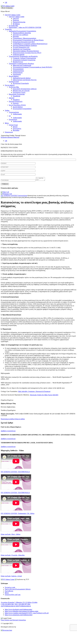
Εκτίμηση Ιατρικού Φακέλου (10, 137)
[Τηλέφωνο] (18, 180)
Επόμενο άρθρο (20, 419)
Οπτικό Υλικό (13, 125)
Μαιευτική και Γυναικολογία (22, 65)
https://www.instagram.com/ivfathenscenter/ (18, 615)
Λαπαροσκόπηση (18, 71)
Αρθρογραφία (17, 114)
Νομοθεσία (16, 96)
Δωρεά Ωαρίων (14, 76)
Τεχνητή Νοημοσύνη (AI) (21, 47)
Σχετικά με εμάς (10, 587)
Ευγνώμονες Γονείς (19, 92)
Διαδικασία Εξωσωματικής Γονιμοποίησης (22, 31)
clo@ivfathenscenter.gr (8, 606)
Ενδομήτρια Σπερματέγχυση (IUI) (24, 42)
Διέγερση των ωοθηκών (20, 34)
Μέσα (7, 123)
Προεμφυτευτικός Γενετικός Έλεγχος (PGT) (27, 53)
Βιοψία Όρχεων (18, 62)
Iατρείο (15, 127)
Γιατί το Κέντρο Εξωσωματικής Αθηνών (18, 589)
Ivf (10, 116)
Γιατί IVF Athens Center (12, 15)
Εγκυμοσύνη (13, 119)
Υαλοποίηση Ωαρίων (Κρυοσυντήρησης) (26, 51)
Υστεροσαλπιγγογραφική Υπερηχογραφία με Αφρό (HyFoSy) (32, 67)
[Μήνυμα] (40, 180)
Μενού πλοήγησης (7, 8)
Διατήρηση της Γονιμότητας (21, 49)
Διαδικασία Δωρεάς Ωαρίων (22, 78)
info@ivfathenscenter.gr (23, 606)
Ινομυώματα (17, 74)
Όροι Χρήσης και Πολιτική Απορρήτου (13, 620)
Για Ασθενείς (9, 591)
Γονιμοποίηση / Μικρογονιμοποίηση (24, 38)
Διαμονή (11, 98)
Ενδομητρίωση (17, 72)
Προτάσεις (16, 99)
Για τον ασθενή (9, 85)
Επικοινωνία (9, 132)
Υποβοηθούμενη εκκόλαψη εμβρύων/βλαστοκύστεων (30, 44)
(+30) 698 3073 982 (24, 604)
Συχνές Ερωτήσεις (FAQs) (17, 105)
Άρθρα (7, 110)
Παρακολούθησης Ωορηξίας (22, 33)
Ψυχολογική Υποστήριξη (21, 83)
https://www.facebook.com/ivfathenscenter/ (18, 609)
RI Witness (16, 24)
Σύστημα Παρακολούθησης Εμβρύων (25, 45)
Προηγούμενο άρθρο (8, 419)
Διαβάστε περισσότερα (8, 431)
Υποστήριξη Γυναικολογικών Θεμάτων (21, 63)
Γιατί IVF (16, 18)
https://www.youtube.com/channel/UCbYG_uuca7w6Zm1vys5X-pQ (27, 613)
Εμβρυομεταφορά (18, 54)
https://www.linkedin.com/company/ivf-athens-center (21, 611)
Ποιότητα (16, 20)
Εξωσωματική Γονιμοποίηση (22, 108)
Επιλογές (16, 103)
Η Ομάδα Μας (13, 25)
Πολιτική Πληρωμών (15, 101)
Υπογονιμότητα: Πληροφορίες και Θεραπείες (23, 56)
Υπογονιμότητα (14, 112)
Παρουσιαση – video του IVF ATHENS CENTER (25, 27)
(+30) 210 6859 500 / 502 (9, 604)
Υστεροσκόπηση (18, 69)
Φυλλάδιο (16, 130)
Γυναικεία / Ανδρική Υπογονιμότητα (24, 58)
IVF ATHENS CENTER (9, 195)
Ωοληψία (16, 36)
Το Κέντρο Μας (14, 87)
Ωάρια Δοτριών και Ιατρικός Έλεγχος (24, 80)
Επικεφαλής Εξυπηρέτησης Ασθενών (25, 89)
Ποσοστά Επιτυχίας (19, 22)
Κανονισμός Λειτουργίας (17, 94)
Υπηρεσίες (8, 29)
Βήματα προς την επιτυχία (21, 90)
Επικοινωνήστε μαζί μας (12, 594)
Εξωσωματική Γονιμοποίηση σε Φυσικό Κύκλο (28, 40)
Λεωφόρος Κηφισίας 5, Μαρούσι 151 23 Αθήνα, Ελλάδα (19, 602)
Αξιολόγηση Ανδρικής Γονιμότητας (24, 60)
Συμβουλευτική (14, 81)
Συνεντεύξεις (17, 128)
